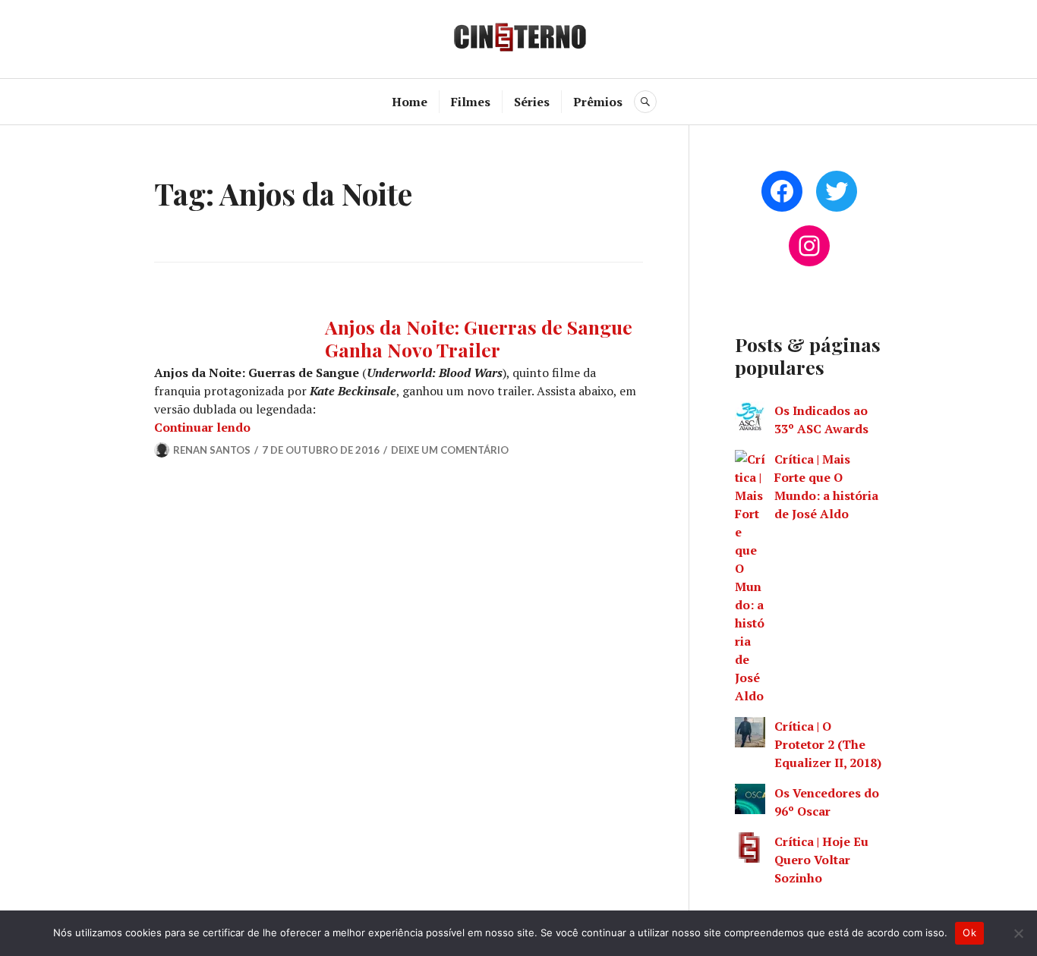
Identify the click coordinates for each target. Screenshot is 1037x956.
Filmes (470, 101)
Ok (969, 932)
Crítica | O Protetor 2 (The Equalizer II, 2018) (827, 744)
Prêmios (598, 101)
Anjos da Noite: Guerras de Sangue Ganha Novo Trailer (478, 338)
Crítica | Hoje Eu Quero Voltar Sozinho (821, 859)
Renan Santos (212, 450)
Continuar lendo (202, 427)
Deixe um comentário (450, 450)
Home (409, 101)
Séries (532, 101)
